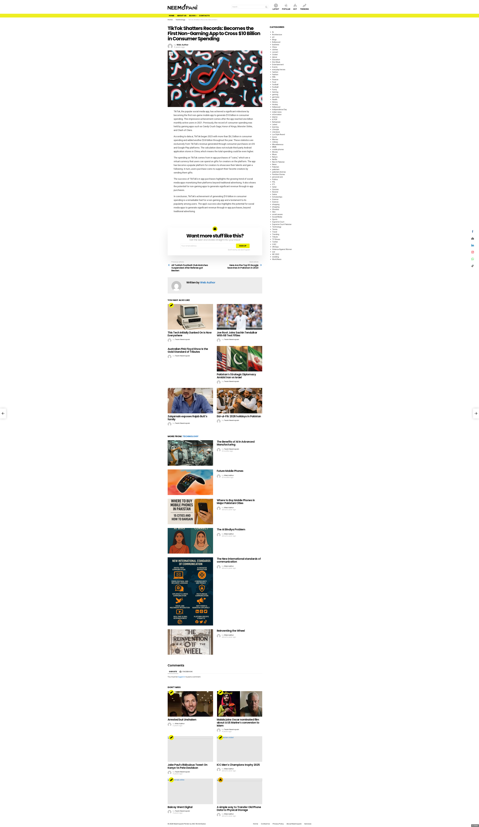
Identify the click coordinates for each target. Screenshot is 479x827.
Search (266, 7)
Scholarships (277, 197)
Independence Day (279, 109)
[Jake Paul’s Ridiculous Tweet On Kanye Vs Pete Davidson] (190, 749)
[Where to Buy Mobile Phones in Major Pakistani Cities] (190, 511)
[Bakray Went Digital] (190, 791)
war (273, 252)
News (274, 164)
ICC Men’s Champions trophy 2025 (238, 765)
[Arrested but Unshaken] (190, 704)
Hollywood (276, 107)
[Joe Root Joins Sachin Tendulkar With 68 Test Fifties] (239, 317)
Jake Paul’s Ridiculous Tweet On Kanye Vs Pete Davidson (187, 766)
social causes (277, 214)
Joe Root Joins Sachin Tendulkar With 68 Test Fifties (237, 334)
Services (307, 824)
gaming (275, 95)
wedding (275, 257)
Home (171, 15)
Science (275, 199)
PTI (273, 184)
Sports (274, 219)
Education (276, 60)
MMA (274, 147)
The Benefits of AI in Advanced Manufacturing (235, 443)
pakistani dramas (279, 172)
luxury (274, 137)
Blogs (192, 15)
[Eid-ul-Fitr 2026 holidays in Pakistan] (239, 401)
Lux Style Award (278, 134)
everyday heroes (278, 70)
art (273, 37)
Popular (286, 9)
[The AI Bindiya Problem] (190, 541)
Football (275, 87)
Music (274, 154)
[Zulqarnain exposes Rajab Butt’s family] (190, 401)
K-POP (274, 119)
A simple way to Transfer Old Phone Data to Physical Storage (239, 808)
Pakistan (275, 167)
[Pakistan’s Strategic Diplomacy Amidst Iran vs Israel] (239, 359)
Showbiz (275, 209)
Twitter (275, 242)
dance (274, 57)
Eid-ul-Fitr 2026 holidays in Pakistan (239, 416)
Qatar (274, 187)
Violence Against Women (282, 249)
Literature (276, 132)
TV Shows (276, 239)
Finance (275, 80)
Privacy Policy (278, 824)
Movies (275, 152)
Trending (304, 9)
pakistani (275, 169)
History (275, 102)
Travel (274, 232)
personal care (277, 177)
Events (275, 67)
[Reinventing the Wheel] (190, 642)
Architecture (277, 35)
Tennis (274, 229)
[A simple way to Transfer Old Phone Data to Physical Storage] (239, 791)
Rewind (275, 192)
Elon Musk (276, 62)
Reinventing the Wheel (231, 630)
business (275, 45)
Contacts (204, 15)
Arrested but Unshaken (182, 719)
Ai (273, 32)
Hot (295, 9)
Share (171, 54)
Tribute (275, 237)
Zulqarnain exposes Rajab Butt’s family (187, 417)
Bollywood (276, 42)
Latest (276, 9)
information (277, 114)
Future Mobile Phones (230, 471)
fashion (275, 72)
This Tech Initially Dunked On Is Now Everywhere (190, 334)
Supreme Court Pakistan (282, 224)
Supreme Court (278, 222)
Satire (274, 194)
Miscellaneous (277, 144)
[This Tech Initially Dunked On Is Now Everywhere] (190, 317)
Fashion (275, 75)
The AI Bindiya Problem (231, 529)
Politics (275, 179)
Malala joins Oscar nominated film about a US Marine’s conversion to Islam (238, 722)
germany (275, 97)
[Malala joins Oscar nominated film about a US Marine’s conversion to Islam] (239, 704)
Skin (274, 212)
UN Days (275, 247)
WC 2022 (275, 254)
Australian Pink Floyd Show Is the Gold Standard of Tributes (188, 350)
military (275, 142)
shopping (275, 204)
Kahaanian (276, 122)
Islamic (275, 117)
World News (276, 259)
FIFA (273, 77)
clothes (275, 50)
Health (274, 100)
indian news (277, 112)
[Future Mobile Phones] (190, 482)
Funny (274, 90)
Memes (275, 139)
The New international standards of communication (239, 560)
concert (275, 52)
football (275, 85)
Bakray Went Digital (180, 807)
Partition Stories (278, 174)
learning (275, 127)
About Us (181, 15)
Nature (275, 157)
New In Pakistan (278, 162)
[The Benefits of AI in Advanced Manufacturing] (190, 453)
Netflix (274, 159)
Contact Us (265, 824)
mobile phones (278, 149)
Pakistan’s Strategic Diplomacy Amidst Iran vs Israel (236, 376)
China (274, 47)
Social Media (277, 217)
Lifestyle (275, 129)
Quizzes (275, 189)
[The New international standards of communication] (190, 591)
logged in (181, 677)
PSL (273, 182)
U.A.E (274, 244)
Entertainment (278, 65)
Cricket (275, 55)
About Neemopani (294, 824)
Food (274, 82)
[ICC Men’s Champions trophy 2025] (239, 749)
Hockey (275, 104)
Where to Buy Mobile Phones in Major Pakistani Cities (236, 501)
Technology (190, 436)
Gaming (275, 92)
